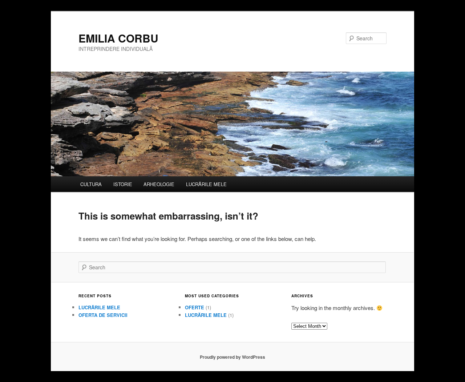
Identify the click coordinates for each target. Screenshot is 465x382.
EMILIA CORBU (118, 38)
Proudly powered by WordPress (232, 357)
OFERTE (194, 307)
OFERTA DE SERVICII (103, 314)
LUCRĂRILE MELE (206, 184)
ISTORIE (122, 184)
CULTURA (91, 184)
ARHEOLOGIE (158, 184)
